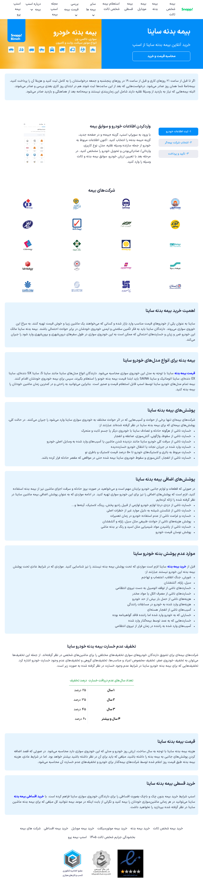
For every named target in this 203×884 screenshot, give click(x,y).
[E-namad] (130, 864)
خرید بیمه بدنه (176, 566)
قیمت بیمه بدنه (184, 373)
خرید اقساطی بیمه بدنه (29, 796)
